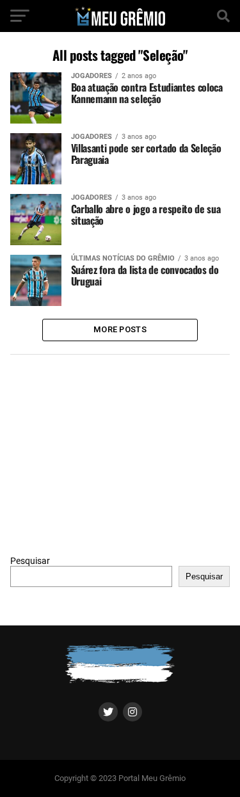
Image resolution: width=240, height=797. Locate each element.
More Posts (120, 329)
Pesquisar (30, 561)
